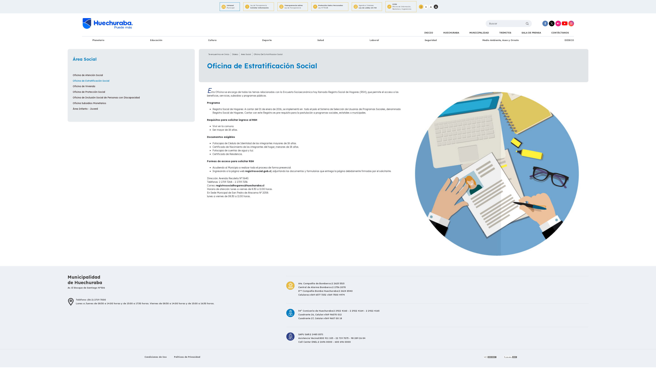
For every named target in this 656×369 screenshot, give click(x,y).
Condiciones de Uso (156, 357)
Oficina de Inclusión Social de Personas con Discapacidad (106, 97)
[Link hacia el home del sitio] (107, 23)
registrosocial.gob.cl (258, 171)
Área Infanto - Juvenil (85, 108)
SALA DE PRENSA (531, 32)
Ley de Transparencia (259, 6)
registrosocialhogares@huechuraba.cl (240, 185)
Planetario (98, 40)
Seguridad (431, 40)
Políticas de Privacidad (187, 357)
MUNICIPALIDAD (479, 32)
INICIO (428, 32)
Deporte (267, 40)
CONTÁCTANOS (560, 32)
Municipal (231, 6)
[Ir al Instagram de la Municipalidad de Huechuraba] (571, 23)
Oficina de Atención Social (88, 75)
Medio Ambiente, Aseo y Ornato (500, 40)
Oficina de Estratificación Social (91, 80)
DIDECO (569, 40)
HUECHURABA (451, 32)
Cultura (212, 40)
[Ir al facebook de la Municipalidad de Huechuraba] (545, 23)
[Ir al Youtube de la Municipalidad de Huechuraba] (565, 23)
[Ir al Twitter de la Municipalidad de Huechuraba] (552, 23)
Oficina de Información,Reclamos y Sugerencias (401, 6)
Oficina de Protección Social (89, 91)
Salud (320, 40)
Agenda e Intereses (368, 6)
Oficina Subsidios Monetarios (89, 103)
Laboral (374, 40)
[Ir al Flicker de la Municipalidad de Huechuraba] (558, 23)
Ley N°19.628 (330, 6)
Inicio (226, 54)
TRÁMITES (505, 32)
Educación (156, 40)
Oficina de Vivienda (84, 86)
